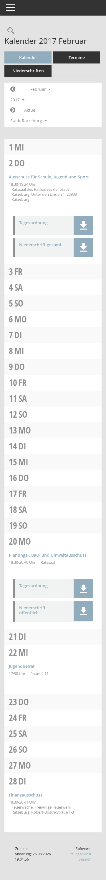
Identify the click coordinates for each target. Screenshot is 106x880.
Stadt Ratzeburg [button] (26, 120)
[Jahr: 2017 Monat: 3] (13, 110)
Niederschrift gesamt (40, 244)
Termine (77, 57)
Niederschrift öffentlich (32, 610)
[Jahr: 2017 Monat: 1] (13, 89)
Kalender (28, 57)
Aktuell (31, 110)
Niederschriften (28, 70)
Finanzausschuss (25, 795)
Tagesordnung (33, 222)
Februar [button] (38, 89)
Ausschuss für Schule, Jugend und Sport (49, 177)
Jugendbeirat (22, 666)
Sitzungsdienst (79, 856)
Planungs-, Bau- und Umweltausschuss (48, 555)
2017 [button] (15, 100)
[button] (83, 225)
